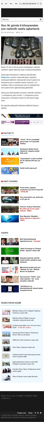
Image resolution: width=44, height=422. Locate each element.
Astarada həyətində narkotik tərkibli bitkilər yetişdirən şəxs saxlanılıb (30, 260)
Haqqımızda (21, 413)
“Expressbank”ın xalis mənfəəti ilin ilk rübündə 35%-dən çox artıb (31, 161)
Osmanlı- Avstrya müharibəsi (30, 209)
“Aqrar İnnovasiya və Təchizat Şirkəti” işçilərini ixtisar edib (30, 250)
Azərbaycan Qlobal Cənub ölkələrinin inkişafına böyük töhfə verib (29, 151)
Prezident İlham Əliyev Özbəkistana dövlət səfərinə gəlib (27, 370)
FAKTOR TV (8, 133)
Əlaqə (30, 413)
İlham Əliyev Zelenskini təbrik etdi (24, 347)
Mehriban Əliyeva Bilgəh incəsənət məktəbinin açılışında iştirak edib (24, 319)
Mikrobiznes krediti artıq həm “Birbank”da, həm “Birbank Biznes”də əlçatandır (30, 269)
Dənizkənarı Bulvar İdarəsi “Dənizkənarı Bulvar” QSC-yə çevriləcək (25, 334)
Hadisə (4, 232)
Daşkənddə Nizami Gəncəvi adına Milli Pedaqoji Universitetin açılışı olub (25, 363)
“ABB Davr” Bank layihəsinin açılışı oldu (25, 340)
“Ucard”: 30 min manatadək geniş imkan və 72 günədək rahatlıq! (29, 141)
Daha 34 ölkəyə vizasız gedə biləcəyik (25, 376)
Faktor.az (5, 77)
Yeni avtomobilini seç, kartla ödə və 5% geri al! (31, 198)
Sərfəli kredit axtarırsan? (28, 168)
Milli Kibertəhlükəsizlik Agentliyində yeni (30, 240)
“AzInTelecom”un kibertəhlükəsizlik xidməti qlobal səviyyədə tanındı (31, 288)
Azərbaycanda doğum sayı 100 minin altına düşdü (27, 326)
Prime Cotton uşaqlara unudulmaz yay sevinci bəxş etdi (31, 190)
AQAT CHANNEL (10, 181)
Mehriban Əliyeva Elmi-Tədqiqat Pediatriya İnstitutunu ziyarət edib (26, 312)
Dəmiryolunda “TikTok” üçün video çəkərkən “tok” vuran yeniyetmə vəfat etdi (30, 279)
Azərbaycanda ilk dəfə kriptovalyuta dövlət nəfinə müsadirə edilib (26, 356)
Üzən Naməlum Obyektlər (30, 218)
